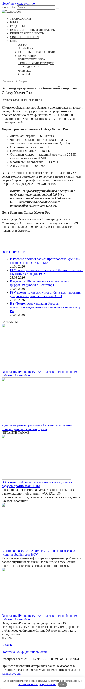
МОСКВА (33, 67)
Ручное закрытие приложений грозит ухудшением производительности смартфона (37, 427)
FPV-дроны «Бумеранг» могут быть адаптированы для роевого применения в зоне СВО (45, 294)
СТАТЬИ (24, 74)
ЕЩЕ (13, 41)
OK (62, 684)
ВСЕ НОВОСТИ (14, 252)
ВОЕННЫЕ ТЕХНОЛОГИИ (36, 52)
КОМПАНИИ (27, 55)
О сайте (7, 645)
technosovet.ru (11, 673)
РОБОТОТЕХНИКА (31, 59)
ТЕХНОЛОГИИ (20, 18)
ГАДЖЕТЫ (17, 26)
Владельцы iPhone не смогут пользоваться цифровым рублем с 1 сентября (39, 283)
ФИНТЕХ (24, 70)
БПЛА (14, 22)
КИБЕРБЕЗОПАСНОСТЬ (27, 33)
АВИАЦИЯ (26, 48)
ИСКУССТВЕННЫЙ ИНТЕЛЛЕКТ (33, 29)
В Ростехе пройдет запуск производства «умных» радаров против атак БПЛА (45, 260)
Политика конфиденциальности (24, 652)
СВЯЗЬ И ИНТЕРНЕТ (24, 37)
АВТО (22, 44)
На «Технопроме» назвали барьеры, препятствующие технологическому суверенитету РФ (45, 307)
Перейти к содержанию (18, 3)
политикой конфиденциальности (37, 684)
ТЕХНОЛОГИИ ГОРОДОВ (36, 63)
